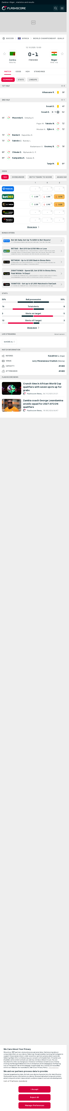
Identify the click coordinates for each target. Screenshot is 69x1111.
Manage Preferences (34, 1105)
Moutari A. (41, 129)
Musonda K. (17, 118)
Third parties (53, 1067)
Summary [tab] (8, 80)
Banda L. (27, 140)
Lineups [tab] (33, 80)
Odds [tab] (18, 71)
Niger (54, 60)
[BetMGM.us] (8, 204)
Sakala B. (30, 158)
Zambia (12, 60)
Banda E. (16, 135)
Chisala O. (17, 152)
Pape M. (40, 123)
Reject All (34, 1097)
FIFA (11, 62)
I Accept (34, 1089)
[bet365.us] (8, 196)
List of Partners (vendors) (15, 1081)
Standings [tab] (39, 71)
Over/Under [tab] (18, 177)
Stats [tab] (21, 80)
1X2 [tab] (5, 177)
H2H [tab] (28, 71)
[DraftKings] (8, 212)
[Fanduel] (8, 188)
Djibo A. (50, 129)
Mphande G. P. (29, 152)
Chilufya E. (29, 118)
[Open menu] (62, 8)
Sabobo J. (17, 140)
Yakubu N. (49, 123)
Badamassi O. (36, 146)
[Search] (55, 8)
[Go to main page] (16, 8)
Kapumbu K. (27, 135)
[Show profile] (12, 54)
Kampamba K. (18, 158)
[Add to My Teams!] (4, 53)
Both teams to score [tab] (40, 177)
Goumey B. (49, 146)
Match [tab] (7, 71)
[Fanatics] (8, 220)
